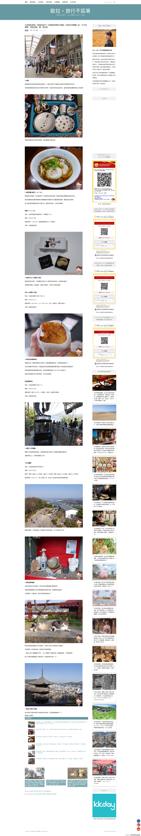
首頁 (26, 2)
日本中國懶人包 (47, 791)
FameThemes (113, 831)
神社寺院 (36, 791)
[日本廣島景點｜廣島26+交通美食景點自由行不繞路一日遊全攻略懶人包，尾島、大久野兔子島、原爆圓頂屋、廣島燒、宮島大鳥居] (35, 773)
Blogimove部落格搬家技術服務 (133, 835)
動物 (55, 794)
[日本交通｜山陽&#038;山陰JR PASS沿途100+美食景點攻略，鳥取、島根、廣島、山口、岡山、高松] (56, 773)
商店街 (43, 794)
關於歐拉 (33, 2)
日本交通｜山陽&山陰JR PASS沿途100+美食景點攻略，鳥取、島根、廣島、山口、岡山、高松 (56, 782)
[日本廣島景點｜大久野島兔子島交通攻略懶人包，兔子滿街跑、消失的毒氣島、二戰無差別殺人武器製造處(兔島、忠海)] (77, 773)
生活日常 (73, 2)
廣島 (26, 30)
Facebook (104, 89)
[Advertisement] (104, 126)
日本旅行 (41, 2)
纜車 (40, 794)
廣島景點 (48, 794)
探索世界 (65, 2)
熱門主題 (49, 2)
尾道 (52, 794)
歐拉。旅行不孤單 (70, 11)
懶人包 (41, 791)
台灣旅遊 (57, 2)
